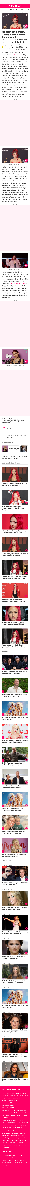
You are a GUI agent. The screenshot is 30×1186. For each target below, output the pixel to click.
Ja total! (9, 429)
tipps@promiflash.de (11, 458)
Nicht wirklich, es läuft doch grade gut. (16, 436)
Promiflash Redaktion (20, 40)
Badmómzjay (18, 55)
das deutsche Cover (18, 284)
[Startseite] (15, 6)
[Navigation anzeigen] (2, 5)
